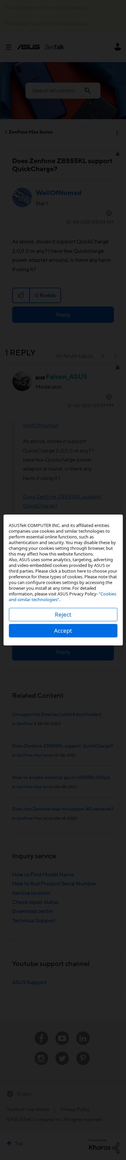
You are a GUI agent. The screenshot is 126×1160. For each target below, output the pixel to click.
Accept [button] (63, 630)
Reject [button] (63, 614)
